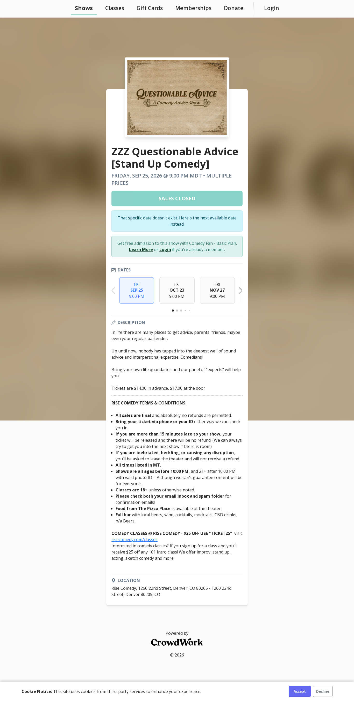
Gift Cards (150, 8)
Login (271, 8)
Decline (322, 691)
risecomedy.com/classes (134, 539)
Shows (84, 8)
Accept (300, 691)
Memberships (193, 8)
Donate (233, 8)
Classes (114, 8)
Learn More (141, 249)
